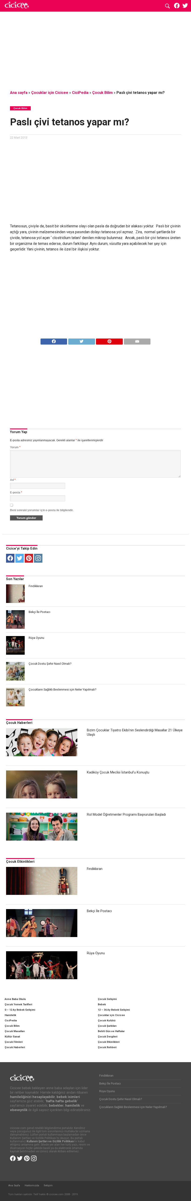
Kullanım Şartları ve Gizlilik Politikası (50, 1141)
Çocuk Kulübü (107, 1020)
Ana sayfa (18, 92)
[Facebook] (10, 558)
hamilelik (72, 1106)
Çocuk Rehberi (107, 1047)
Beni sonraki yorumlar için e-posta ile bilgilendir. (41, 510)
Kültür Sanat (12, 1036)
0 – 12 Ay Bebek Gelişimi (20, 1009)
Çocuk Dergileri (107, 1036)
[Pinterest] (29, 558)
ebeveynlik (18, 1110)
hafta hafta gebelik (61, 1101)
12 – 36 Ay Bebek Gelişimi (114, 1009)
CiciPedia (80, 92)
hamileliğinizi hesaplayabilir (32, 1097)
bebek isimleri (68, 1097)
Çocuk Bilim (102, 92)
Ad (13, 480)
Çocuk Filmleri (14, 1042)
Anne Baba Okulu (15, 999)
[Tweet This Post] (81, 340)
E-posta (16, 492)
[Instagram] (38, 558)
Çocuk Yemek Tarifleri (18, 1004)
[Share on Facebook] (54, 340)
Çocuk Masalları (15, 1031)
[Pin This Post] (109, 340)
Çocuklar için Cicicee (49, 92)
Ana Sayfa (14, 1185)
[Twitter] (19, 558)
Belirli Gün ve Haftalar (111, 1031)
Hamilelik (10, 1015)
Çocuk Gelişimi (107, 999)
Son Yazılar (15, 579)
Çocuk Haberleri (19, 723)
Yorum (15, 447)
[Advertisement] (95, 50)
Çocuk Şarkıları (107, 1025)
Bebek (102, 1004)
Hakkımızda (32, 1185)
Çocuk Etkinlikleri (20, 862)
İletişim (48, 1185)
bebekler (56, 1106)
